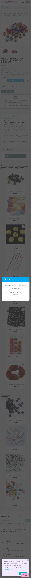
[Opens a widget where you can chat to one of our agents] (25, 575)
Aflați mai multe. (8, 569)
